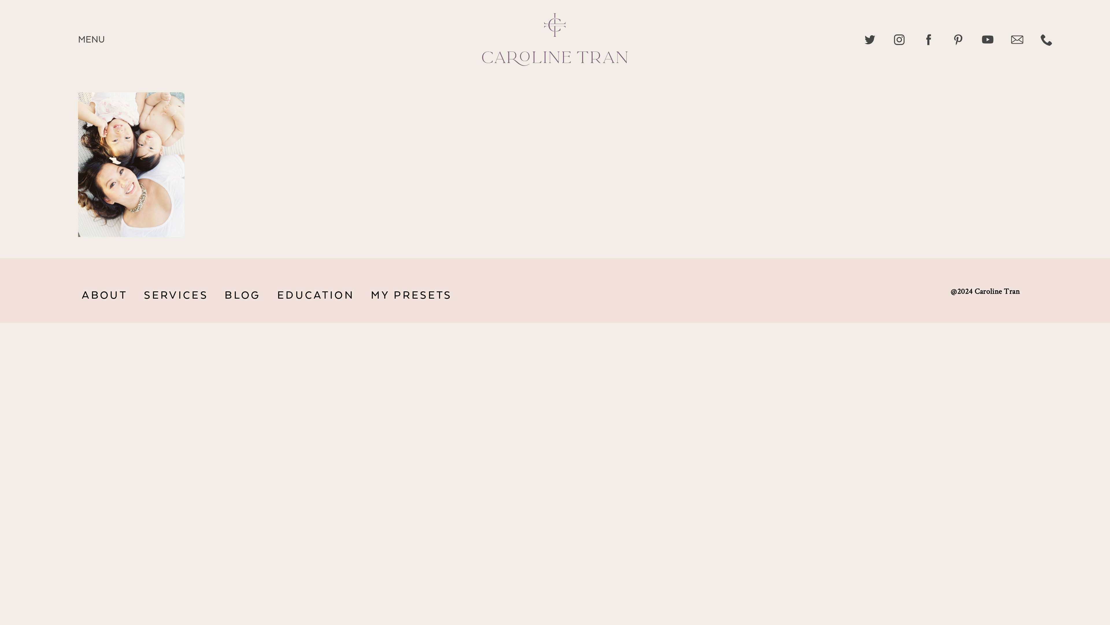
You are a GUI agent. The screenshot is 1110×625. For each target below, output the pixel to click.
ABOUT (104, 295)
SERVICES (176, 295)
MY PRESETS (411, 295)
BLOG (242, 295)
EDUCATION (315, 295)
